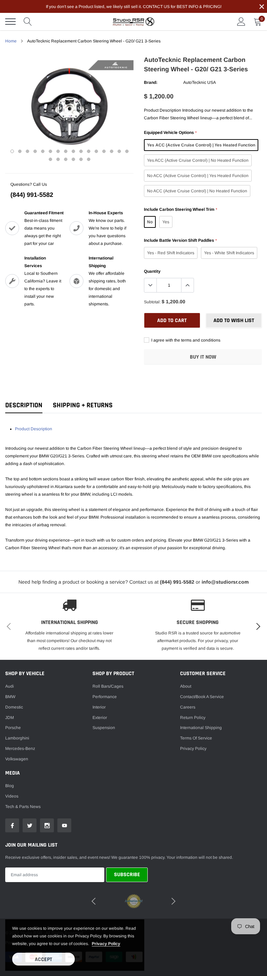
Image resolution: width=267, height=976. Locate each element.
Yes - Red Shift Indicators (170, 252)
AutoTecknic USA (199, 82)
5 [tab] (42, 151)
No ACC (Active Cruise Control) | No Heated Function (197, 191)
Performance (104, 696)
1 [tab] (12, 151)
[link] (12, 825)
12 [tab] (96, 151)
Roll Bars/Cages (107, 686)
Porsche (13, 727)
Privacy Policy (193, 748)
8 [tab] (65, 151)
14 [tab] (111, 151)
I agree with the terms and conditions (185, 340)
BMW (10, 696)
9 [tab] (73, 151)
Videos (11, 796)
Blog (9, 785)
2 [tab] (20, 151)
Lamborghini (17, 738)
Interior (99, 707)
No (150, 221)
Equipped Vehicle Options (170, 132)
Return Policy (192, 717)
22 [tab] (88, 159)
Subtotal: (152, 301)
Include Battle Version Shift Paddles (180, 240)
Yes (165, 221)
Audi (9, 686)
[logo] (133, 21)
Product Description (33, 428)
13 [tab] (104, 151)
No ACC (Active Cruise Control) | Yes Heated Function (198, 175)
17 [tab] (50, 159)
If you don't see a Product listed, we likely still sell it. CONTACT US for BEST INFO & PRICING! (133, 6)
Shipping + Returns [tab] (83, 405)
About (185, 686)
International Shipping (201, 727)
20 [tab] (73, 159)
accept (43, 959)
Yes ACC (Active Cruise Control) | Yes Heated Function (201, 145)
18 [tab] (58, 159)
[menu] (10, 21)
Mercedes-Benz (20, 748)
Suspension (103, 727)
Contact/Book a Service (202, 696)
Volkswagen (16, 759)
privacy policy (106, 943)
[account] (241, 21)
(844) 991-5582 (31, 194)
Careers (187, 707)
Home (11, 41)
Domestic (14, 707)
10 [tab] (81, 151)
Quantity (152, 271)
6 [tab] (50, 151)
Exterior (99, 717)
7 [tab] (58, 151)
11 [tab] (88, 151)
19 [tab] (65, 159)
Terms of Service (196, 738)
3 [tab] (27, 151)
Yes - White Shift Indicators (229, 252)
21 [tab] (81, 159)
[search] (28, 21)
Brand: (150, 82)
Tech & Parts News (23, 806)
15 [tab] (119, 151)
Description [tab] (23, 405)
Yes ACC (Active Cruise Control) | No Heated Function (198, 160)
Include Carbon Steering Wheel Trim (180, 209)
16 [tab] (127, 151)
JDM (9, 717)
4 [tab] (35, 151)
